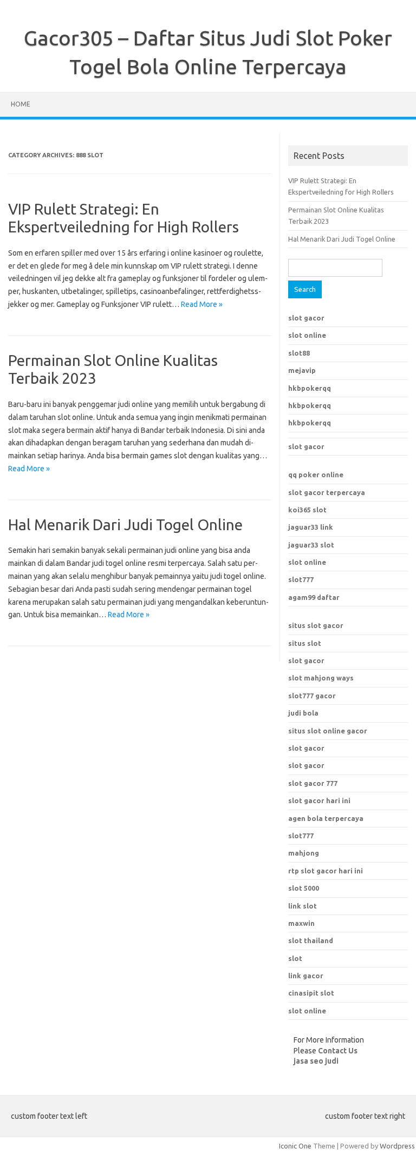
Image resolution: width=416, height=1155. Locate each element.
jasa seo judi (316, 1061)
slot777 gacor (312, 695)
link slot (302, 906)
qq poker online (315, 474)
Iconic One (295, 1146)
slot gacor (306, 318)
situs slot (304, 643)
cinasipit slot (311, 993)
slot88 (299, 353)
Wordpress (397, 1146)
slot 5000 (303, 888)
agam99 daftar (314, 597)
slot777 (301, 579)
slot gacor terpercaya (326, 492)
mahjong (303, 853)
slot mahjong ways (321, 678)
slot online (307, 335)
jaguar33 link (310, 527)
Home (20, 104)
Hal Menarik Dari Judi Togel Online (125, 524)
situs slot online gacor (327, 731)
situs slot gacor (315, 625)
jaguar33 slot (311, 545)
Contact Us (338, 1050)
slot (295, 958)
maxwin (301, 923)
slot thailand (310, 940)
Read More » (202, 304)
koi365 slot (307, 509)
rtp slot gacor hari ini (325, 870)
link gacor (305, 975)
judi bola (303, 713)
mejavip (302, 370)
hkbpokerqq (309, 388)
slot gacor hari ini (319, 800)
